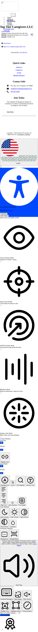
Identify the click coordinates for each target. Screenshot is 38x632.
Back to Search (5, 31)
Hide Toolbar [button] (4, 216)
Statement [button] (4, 214)
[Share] (32, 34)
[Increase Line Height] (1, 466)
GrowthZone (23, 52)
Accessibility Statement (23, 134)
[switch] (1, 261)
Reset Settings (5, 615)
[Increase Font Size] (1, 442)
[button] (1, 167)
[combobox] (19, 152)
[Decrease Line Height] (1, 473)
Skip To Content (5, 613)
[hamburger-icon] (13, 15)
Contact (9, 24)
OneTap (10, 210)
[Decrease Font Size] (1, 450)
